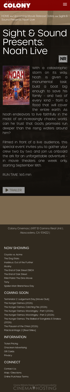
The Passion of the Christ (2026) (21, 326)
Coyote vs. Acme (13, 254)
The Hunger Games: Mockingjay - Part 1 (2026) (28, 310)
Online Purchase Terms (16, 376)
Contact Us (10, 368)
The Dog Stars (11, 258)
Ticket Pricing (11, 343)
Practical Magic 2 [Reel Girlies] (20, 330)
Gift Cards (9, 351)
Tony (6, 282)
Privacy (8, 355)
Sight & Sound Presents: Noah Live (34, 17)
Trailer (15, 190)
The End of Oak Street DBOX (19, 270)
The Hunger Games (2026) (18, 303)
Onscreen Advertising (15, 347)
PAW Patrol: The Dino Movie (18, 278)
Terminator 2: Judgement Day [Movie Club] (26, 299)
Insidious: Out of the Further (18, 262)
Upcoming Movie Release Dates (33, 16)
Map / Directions (13, 372)
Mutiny (7, 266)
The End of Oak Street (15, 274)
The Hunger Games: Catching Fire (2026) (25, 306)
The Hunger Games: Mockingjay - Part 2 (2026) (29, 314)
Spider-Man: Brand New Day (19, 285)
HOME (5, 16)
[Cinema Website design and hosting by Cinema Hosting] (35, 386)
